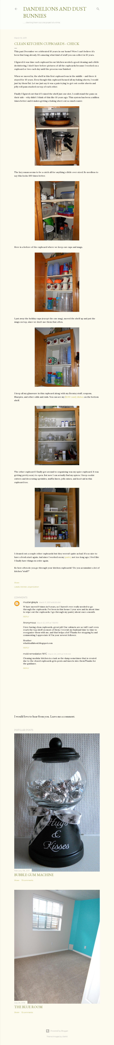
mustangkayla (30, 602)
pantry (68, 557)
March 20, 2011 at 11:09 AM (59, 654)
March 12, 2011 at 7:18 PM (47, 623)
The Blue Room (28, 1007)
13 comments (27, 1012)
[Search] (98, 8)
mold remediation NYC (35, 653)
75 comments (27, 880)
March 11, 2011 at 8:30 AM (50, 602)
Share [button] (16, 582)
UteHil (65, 1036)
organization (33, 587)
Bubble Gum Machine (34, 874)
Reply (26, 616)
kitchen (23, 587)
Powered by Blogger (59, 1031)
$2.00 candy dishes (74, 397)
